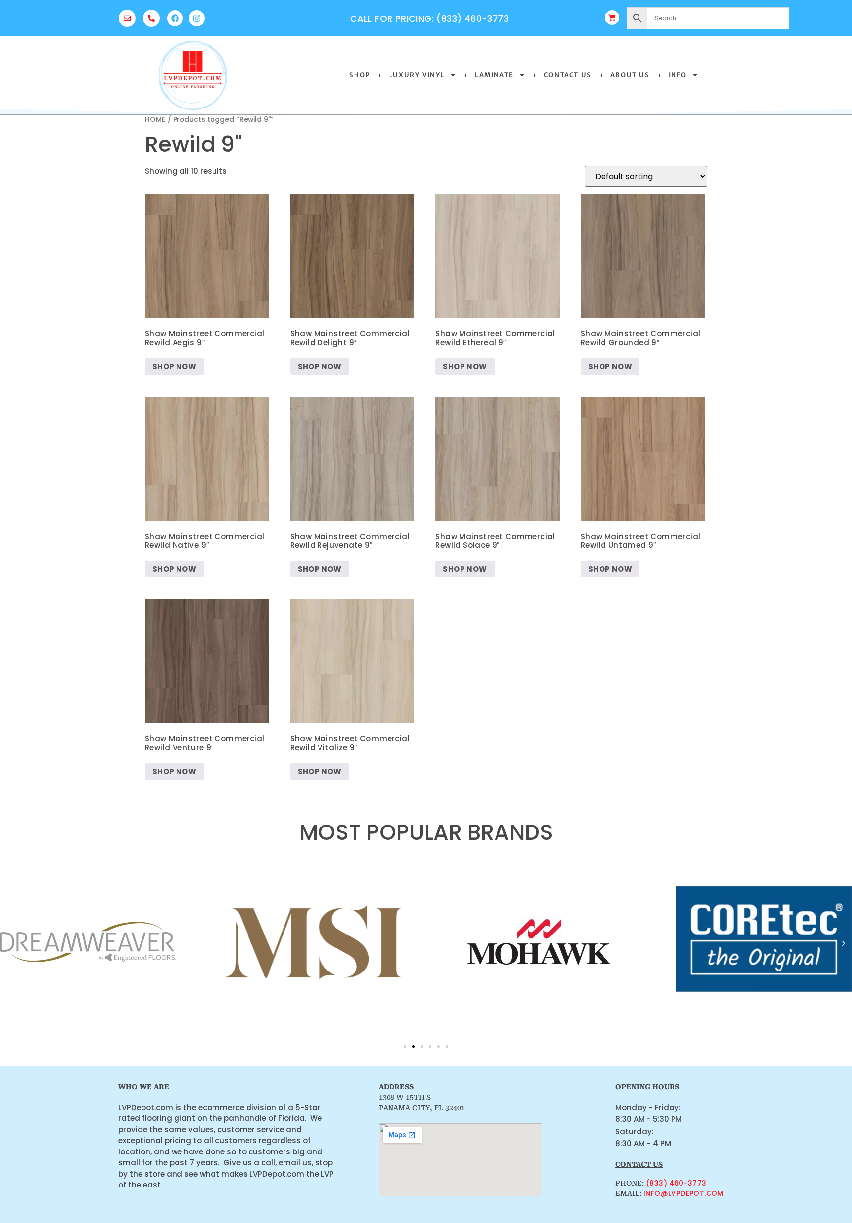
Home (155, 119)
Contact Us (568, 75)
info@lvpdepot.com (683, 1193)
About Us (630, 75)
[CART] (612, 17)
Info (678, 75)
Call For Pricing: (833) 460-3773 (429, 18)
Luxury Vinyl (417, 75)
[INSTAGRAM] (197, 18)
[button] (8, 943)
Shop (359, 75)
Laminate (494, 75)
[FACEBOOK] (175, 18)
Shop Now (174, 366)
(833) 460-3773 (676, 1183)
